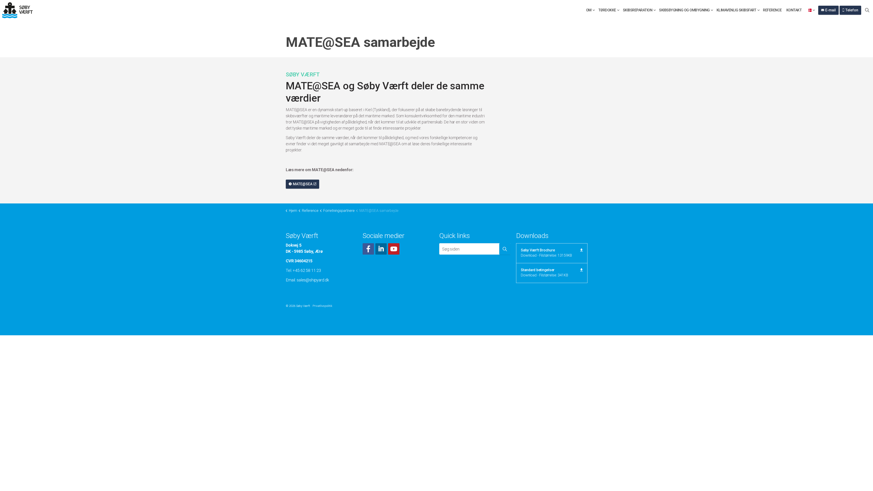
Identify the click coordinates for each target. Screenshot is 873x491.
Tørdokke (607, 10)
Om (589, 10)
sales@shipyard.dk (313, 280)
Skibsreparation (637, 10)
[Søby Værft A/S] (17, 10)
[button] (505, 249)
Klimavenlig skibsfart (736, 10)
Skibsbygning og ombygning (684, 10)
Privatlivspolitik (322, 306)
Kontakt (794, 10)
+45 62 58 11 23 (307, 270)
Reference (772, 10)
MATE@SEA (302, 184)
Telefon (851, 10)
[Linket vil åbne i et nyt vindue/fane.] (368, 249)
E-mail (830, 10)
